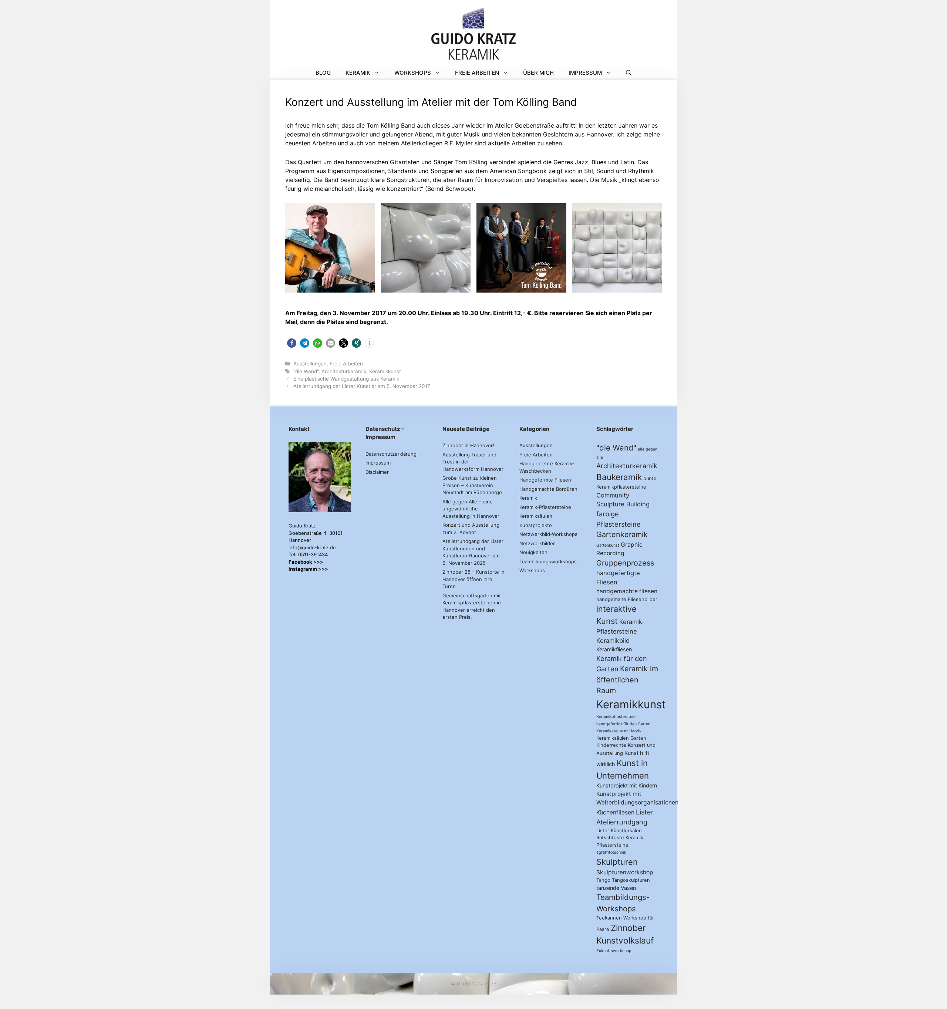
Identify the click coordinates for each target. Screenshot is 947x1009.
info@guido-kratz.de (312, 547)
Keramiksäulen (535, 516)
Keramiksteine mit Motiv (618, 731)
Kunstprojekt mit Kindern (626, 785)
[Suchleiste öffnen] (629, 72)
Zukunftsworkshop (613, 950)
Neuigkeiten (533, 552)
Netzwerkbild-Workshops (548, 534)
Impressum (585, 72)
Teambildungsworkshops (548, 561)
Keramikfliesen (614, 649)
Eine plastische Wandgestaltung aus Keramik (346, 379)
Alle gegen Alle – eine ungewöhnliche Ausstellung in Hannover (470, 509)
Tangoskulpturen (631, 880)
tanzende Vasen (616, 888)
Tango (603, 880)
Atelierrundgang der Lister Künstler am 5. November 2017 (361, 386)
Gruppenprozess (625, 563)
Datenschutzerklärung (391, 454)
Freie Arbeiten (477, 72)
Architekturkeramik (343, 371)
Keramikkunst (385, 371)
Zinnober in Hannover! (468, 445)
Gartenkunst (607, 545)
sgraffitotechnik (611, 852)
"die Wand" (306, 371)
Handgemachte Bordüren (548, 489)
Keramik (358, 72)
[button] (291, 343)
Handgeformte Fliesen (545, 480)
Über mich (538, 72)
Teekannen (609, 918)
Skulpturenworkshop (624, 872)
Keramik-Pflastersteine (545, 507)
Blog (323, 72)
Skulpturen (617, 862)
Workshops (412, 72)
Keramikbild (613, 640)
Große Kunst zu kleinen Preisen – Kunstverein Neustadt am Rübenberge (472, 485)
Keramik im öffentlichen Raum (627, 679)
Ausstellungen (310, 364)
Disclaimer (377, 472)
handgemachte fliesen (626, 591)
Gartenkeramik (622, 534)
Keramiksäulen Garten (621, 738)
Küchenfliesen (615, 812)
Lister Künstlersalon (619, 830)
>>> (318, 562)
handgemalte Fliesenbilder (626, 599)
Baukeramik (619, 477)
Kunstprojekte (535, 525)
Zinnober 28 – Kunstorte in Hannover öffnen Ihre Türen (473, 579)
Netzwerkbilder (537, 543)
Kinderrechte (611, 745)
